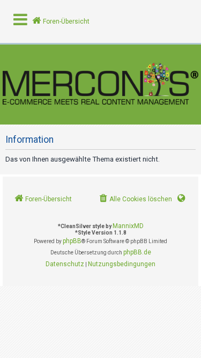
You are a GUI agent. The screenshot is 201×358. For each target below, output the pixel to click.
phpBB (72, 241)
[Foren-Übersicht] (100, 84)
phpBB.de (137, 252)
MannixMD (128, 226)
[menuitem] (135, 199)
